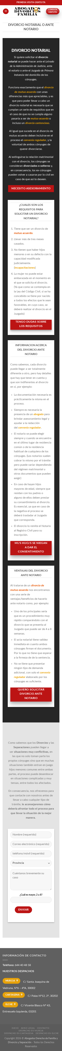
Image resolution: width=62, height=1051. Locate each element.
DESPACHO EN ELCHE (47, 1033)
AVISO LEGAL (28, 1028)
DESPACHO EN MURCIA (31, 1031)
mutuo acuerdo (23, 233)
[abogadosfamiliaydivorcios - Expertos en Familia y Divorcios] (27, 11)
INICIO (15, 1028)
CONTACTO (43, 1028)
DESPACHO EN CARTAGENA (18, 1033)
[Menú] (6, 11)
